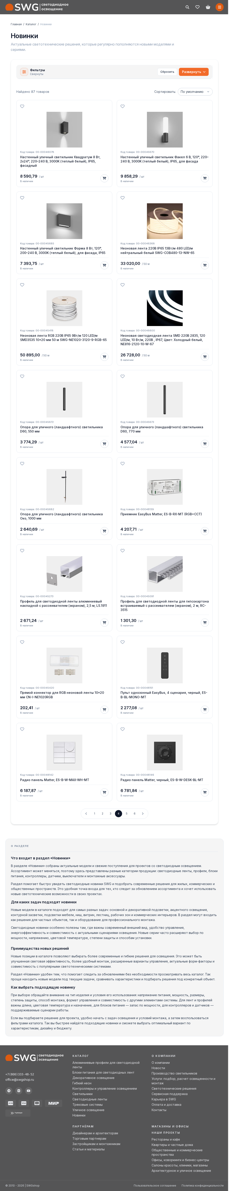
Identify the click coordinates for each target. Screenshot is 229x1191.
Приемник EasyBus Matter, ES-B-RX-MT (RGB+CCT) (161, 514)
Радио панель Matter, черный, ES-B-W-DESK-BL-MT (162, 780)
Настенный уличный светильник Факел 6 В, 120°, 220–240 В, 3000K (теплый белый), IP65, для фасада (164, 159)
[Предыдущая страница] (86, 813)
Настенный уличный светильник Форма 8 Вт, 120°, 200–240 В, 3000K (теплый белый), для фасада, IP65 (62, 250)
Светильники (82, 1094)
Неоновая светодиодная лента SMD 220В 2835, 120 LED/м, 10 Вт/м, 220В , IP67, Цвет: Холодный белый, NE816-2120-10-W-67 (163, 340)
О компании (161, 1062)
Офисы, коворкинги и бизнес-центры (180, 1160)
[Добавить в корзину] (104, 178)
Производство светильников (174, 1073)
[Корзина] (208, 7)
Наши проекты (166, 1132)
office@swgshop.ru (19, 1079)
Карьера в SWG (164, 1099)
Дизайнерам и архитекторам (95, 1133)
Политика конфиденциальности (203, 1185)
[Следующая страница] (142, 813)
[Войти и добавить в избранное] (22, 106)
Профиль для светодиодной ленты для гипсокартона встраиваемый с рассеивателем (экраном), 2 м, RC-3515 (165, 605)
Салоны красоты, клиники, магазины (180, 1165)
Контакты (159, 1110)
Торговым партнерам (89, 1138)
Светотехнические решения (174, 1088)
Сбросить (167, 71)
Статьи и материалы (88, 1149)
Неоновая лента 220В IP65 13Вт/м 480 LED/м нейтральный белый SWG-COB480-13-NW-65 (157, 250)
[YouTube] (28, 1090)
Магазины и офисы (170, 1126)
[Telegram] (9, 1090)
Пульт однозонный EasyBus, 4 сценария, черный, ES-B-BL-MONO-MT (164, 695)
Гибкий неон (81, 1083)
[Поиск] (187, 7)
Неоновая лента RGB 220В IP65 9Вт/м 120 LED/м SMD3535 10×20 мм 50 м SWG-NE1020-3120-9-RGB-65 (63, 338)
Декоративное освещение (93, 1078)
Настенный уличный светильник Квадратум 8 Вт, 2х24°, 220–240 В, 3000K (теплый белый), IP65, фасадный (60, 161)
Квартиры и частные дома (172, 1145)
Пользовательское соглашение (155, 1185)
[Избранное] (197, 7)
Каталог (31, 24)
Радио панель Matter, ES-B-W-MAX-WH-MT (54, 780)
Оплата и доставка (166, 1104)
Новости (158, 1068)
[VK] (18, 1090)
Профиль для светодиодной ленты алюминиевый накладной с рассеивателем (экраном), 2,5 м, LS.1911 (63, 603)
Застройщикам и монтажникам (96, 1144)
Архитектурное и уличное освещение (181, 1170)
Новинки (78, 1115)
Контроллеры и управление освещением (104, 1088)
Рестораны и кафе (166, 1139)
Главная (16, 24)
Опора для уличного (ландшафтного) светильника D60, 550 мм (61, 429)
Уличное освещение (88, 1110)
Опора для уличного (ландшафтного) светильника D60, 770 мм (162, 429)
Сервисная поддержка (170, 1094)
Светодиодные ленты (89, 1099)
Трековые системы (87, 1104)
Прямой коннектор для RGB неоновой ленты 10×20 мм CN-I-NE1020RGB (62, 695)
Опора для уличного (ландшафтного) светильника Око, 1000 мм (61, 516)
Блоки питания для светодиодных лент (103, 1072)
